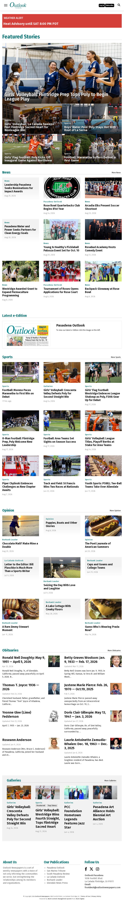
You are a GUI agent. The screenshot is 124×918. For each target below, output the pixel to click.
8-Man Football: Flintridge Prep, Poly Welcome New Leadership (18, 442)
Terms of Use (85, 896)
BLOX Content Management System (60, 899)
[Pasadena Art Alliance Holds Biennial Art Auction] (105, 792)
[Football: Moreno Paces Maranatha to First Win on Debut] (20, 372)
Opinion (8, 510)
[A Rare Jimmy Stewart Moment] (20, 609)
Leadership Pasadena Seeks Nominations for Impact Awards (19, 188)
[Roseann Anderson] (54, 743)
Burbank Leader (10, 540)
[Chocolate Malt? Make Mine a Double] (20, 525)
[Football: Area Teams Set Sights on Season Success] (62, 420)
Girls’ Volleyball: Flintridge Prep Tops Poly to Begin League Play (56, 97)
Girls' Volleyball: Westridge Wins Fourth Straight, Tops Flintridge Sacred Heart (48, 818)
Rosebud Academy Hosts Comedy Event (100, 248)
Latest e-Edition (14, 315)
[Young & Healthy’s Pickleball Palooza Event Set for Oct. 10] (62, 229)
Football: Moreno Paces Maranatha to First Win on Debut (18, 393)
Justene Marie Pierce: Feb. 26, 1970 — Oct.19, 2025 (86, 687)
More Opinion (115, 511)
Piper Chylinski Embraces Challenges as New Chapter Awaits (19, 487)
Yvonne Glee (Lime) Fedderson (16, 714)
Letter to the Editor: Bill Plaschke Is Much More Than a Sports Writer (19, 568)
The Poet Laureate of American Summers (98, 545)
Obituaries (10, 650)
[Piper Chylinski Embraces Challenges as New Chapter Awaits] (20, 465)
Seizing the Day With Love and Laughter (59, 586)
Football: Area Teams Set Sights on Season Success (60, 440)
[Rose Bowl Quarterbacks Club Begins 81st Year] (62, 187)
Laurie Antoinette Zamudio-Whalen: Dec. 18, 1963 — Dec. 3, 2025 (85, 744)
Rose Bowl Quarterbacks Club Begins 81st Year (62, 207)
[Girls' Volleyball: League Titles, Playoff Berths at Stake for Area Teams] (103, 420)
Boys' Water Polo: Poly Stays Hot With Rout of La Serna (90, 128)
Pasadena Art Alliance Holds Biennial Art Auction (104, 813)
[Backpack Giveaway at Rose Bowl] (103, 271)
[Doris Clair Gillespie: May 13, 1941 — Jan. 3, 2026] (116, 716)
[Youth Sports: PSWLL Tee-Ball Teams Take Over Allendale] (103, 465)
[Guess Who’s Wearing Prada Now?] (103, 609)
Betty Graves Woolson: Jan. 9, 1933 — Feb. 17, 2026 (84, 660)
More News (116, 173)
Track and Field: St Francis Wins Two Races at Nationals (61, 485)
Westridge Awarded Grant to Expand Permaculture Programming (19, 292)
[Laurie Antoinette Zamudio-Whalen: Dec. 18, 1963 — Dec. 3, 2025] (116, 743)
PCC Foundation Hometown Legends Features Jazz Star (74, 817)
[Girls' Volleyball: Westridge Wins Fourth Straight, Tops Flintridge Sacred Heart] (48, 792)
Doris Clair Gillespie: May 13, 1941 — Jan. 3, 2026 (85, 714)
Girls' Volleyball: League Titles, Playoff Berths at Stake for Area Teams (99, 442)
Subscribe (109, 5)
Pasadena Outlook (53, 202)
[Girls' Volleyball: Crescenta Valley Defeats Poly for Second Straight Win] (62, 372)
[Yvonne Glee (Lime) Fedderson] (54, 716)
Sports (8, 90)
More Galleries (110, 781)
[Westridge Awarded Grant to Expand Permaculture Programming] (20, 271)
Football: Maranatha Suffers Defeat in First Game (90, 159)
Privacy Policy (96, 896)
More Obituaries (114, 651)
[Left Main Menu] (6, 5)
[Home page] (18, 5)
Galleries (48, 386)
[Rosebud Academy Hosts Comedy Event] (103, 229)
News (6, 172)
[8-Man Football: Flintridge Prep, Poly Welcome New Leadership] (20, 420)
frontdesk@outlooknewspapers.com (102, 887)
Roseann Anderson (16, 740)
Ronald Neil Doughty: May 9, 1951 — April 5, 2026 (23, 660)
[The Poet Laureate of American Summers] (103, 525)
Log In (102, 5)
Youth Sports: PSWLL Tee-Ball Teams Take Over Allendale (103, 485)
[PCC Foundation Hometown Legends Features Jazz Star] (76, 792)
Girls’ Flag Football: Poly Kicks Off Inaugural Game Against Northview (28, 159)
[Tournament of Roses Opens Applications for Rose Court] (62, 271)
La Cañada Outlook (14, 561)
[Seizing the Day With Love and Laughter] (62, 567)
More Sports (116, 357)
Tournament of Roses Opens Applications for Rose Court (61, 290)
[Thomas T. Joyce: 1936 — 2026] (54, 688)
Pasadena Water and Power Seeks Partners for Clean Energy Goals (20, 230)
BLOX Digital (80, 899)
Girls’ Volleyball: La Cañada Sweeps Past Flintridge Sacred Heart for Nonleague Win (29, 127)
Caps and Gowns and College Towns (100, 566)
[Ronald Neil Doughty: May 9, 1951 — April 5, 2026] (54, 661)
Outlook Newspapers (42, 896)
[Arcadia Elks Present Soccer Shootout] (103, 187)
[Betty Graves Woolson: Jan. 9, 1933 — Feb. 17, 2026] (116, 661)
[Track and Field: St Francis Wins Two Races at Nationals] (62, 465)
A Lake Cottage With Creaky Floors (58, 607)
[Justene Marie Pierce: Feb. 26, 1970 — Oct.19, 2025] (116, 688)
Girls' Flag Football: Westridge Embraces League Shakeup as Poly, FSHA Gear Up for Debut (102, 395)
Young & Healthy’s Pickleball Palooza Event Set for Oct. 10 (61, 248)
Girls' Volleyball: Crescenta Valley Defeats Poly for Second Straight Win (60, 393)
